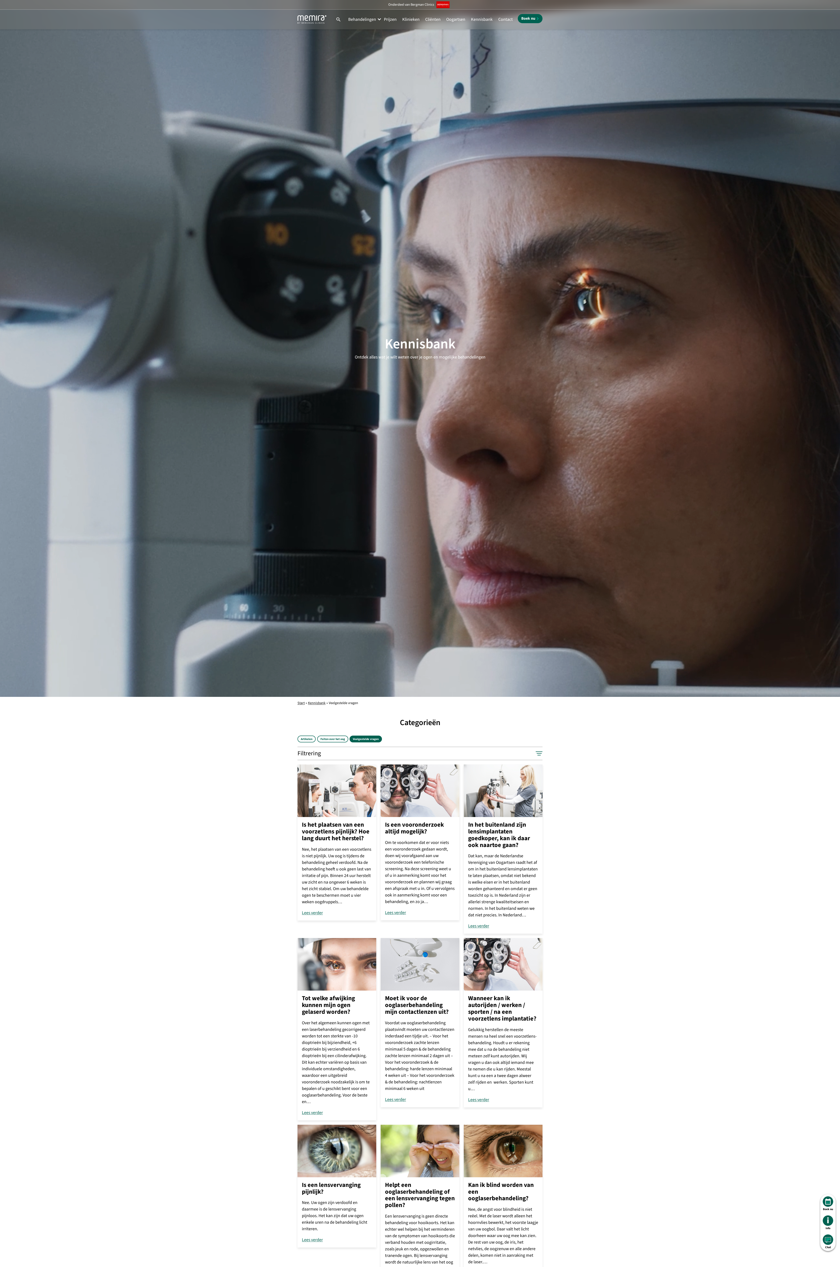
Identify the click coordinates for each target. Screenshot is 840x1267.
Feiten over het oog (332, 739)
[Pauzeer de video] (829, 685)
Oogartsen (455, 19)
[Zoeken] (338, 19)
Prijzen (390, 19)
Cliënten (433, 19)
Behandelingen (362, 19)
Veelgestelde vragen (366, 739)
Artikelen (306, 739)
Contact (505, 19)
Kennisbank (482, 19)
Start (301, 703)
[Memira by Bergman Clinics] (312, 19)
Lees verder (312, 913)
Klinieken (411, 19)
